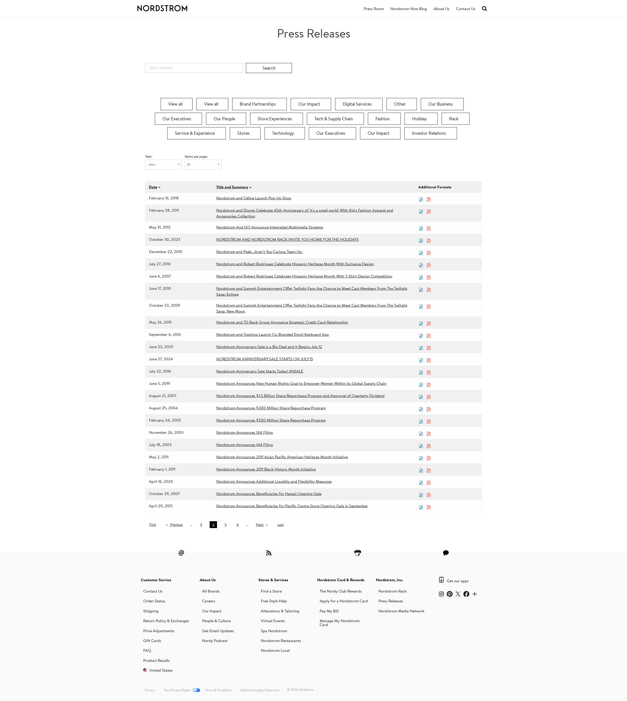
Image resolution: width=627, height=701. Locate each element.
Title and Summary (232, 187)
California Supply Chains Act (260, 690)
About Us (441, 8)
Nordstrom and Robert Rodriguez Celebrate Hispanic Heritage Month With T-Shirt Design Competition (304, 276)
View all (175, 104)
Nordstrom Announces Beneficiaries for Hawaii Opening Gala (268, 493)
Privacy (150, 690)
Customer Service (156, 579)
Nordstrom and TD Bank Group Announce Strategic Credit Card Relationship (282, 322)
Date (153, 187)
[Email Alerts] (181, 552)
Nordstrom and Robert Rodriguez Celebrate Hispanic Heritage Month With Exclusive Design (295, 263)
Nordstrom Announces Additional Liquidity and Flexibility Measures (274, 481)
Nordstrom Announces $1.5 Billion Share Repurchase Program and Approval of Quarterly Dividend (300, 395)
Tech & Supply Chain (334, 119)
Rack (454, 119)
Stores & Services (273, 579)
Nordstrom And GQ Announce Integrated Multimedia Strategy (269, 227)
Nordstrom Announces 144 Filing (244, 432)
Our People (225, 119)
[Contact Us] (445, 552)
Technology (283, 133)
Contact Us (465, 8)
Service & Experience (195, 133)
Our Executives (177, 119)
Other (400, 104)
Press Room (374, 8)
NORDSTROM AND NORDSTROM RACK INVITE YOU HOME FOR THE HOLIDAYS (287, 239)
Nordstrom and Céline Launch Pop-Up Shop (253, 198)
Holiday (420, 119)
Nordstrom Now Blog (408, 8)
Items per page (196, 156)
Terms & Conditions (218, 690)
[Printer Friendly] (357, 552)
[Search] (484, 8)
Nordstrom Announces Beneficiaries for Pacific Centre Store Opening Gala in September (292, 505)
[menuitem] (374, 9)
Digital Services (358, 104)
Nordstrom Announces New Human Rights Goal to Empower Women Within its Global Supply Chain (301, 383)
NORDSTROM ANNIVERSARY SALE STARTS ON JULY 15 (264, 359)
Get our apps (458, 580)
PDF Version (429, 199)
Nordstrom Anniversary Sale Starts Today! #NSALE (259, 371)
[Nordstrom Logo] (172, 7)
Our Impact (309, 104)
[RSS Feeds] (269, 552)
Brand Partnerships (258, 104)
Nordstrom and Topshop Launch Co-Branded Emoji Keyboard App (272, 334)
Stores (244, 133)
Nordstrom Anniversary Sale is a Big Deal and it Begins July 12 (269, 346)
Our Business (441, 104)
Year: (148, 156)
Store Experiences (275, 119)
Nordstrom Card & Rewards (340, 579)
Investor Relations (429, 133)
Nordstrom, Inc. (389, 579)
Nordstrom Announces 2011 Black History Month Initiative (266, 469)
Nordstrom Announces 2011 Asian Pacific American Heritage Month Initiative (282, 456)
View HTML (421, 199)
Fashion (383, 119)
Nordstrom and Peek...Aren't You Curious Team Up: (259, 251)
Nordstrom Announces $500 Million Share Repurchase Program (271, 420)
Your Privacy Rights (177, 690)
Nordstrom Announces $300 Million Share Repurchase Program (271, 408)
